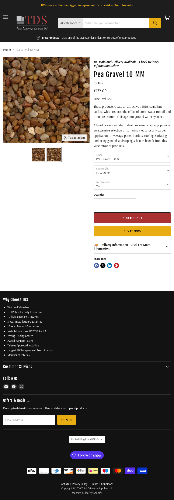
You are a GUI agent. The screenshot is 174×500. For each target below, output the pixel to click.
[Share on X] (102, 265)
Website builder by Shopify (87, 492)
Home (7, 49)
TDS (100, 83)
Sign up (66, 420)
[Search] (155, 23)
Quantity (99, 194)
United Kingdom (85, 439)
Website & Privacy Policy (74, 484)
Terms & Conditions (102, 484)
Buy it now (132, 231)
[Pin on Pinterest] (116, 265)
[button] (38, 154)
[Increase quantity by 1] (131, 203)
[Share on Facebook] (96, 265)
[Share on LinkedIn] (109, 265)
